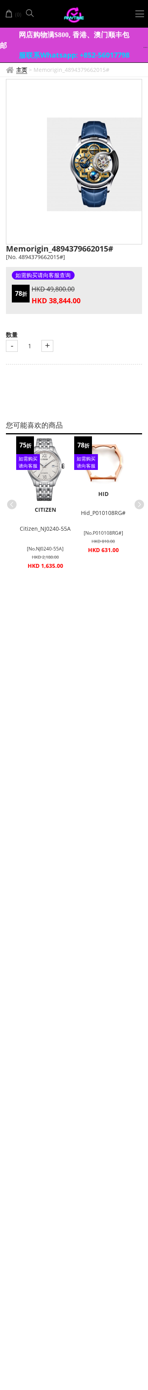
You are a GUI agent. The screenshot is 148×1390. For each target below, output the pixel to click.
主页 (21, 69)
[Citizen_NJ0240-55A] (45, 469)
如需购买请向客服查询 (43, 275)
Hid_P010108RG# (103, 513)
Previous (10, 503)
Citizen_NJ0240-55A (45, 528)
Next (138, 503)
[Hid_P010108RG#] (103, 461)
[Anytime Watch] (74, 15)
